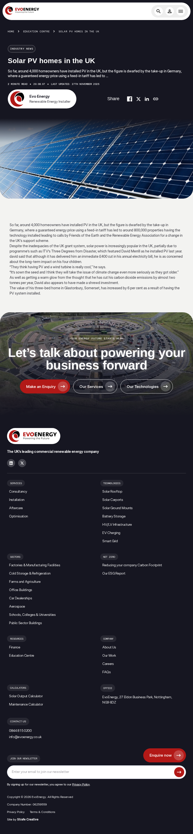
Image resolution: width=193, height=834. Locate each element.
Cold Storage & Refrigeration (30, 573)
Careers (108, 664)
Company (108, 639)
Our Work (109, 655)
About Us (109, 647)
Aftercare (16, 508)
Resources (16, 639)
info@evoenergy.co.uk (25, 737)
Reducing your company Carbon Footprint (132, 565)
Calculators (18, 688)
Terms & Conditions (42, 811)
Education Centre (36, 31)
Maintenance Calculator (26, 704)
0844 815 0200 (20, 731)
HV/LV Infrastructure (117, 524)
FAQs (106, 672)
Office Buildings (20, 590)
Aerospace (17, 606)
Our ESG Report (113, 573)
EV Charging (111, 533)
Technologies (111, 483)
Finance (14, 647)
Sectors (15, 557)
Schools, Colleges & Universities (32, 615)
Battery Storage (113, 516)
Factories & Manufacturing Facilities (34, 565)
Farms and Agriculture (24, 582)
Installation (16, 500)
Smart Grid (110, 541)
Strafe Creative (27, 819)
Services (16, 483)
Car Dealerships (20, 598)
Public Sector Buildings (25, 623)
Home (11, 31)
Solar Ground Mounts (117, 508)
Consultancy (18, 491)
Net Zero (109, 557)
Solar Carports (112, 500)
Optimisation (18, 516)
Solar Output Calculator (26, 696)
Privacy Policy (81, 784)
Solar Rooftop (112, 491)
